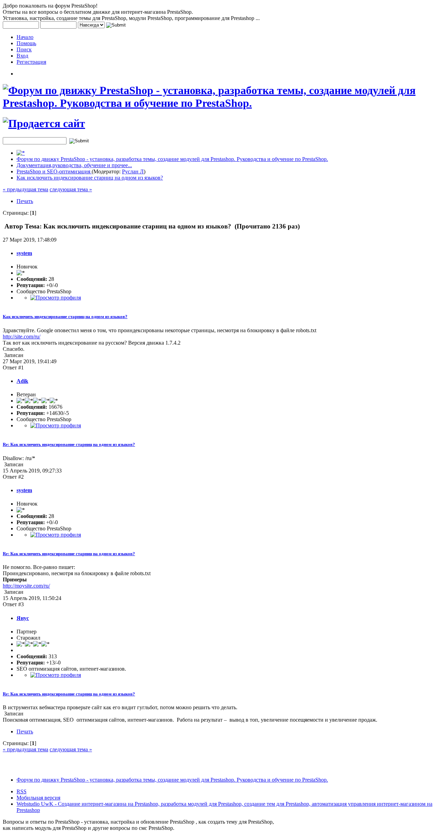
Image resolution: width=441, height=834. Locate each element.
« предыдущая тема (25, 189)
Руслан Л (133, 171)
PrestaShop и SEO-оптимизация (54, 171)
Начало (25, 37)
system (24, 253)
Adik (22, 381)
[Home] (21, 153)
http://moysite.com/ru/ (26, 586)
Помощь (26, 43)
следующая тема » (71, 189)
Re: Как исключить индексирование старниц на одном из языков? (69, 444)
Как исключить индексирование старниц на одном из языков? (90, 178)
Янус (23, 618)
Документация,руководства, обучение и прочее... (74, 165)
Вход (22, 56)
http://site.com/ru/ (21, 336)
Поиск (24, 49)
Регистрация (31, 62)
